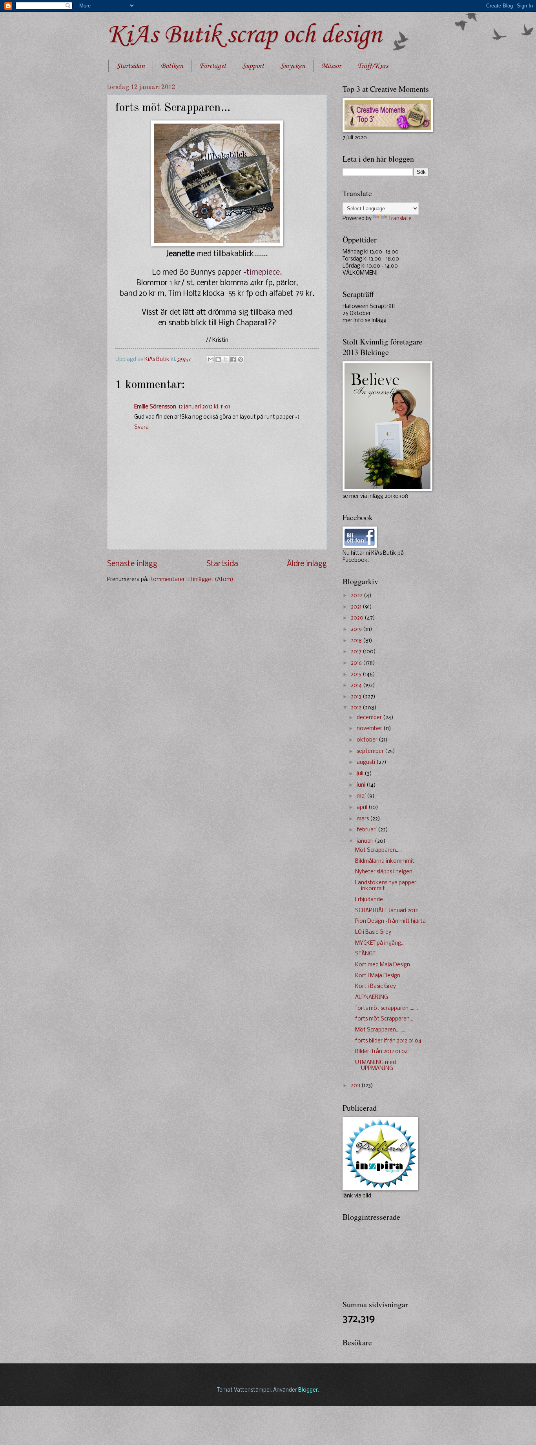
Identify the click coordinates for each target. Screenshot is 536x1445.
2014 (357, 686)
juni (361, 785)
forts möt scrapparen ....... (386, 1008)
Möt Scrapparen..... (378, 850)
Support (253, 66)
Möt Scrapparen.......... (381, 1030)
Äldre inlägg (307, 564)
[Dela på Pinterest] (240, 359)
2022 (357, 596)
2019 (357, 629)
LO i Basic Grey (373, 932)
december (370, 718)
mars (363, 819)
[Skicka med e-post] (211, 359)
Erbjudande (369, 900)
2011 (356, 1086)
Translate (400, 219)
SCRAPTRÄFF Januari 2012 (386, 911)
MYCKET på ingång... (380, 943)
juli (361, 774)
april (362, 808)
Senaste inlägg (132, 564)
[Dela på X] (226, 359)
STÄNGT (365, 954)
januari (366, 841)
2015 (357, 675)
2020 (358, 618)
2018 (357, 641)
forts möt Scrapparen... (384, 1019)
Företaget (212, 66)
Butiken (172, 66)
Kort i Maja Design (377, 976)
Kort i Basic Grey (375, 986)
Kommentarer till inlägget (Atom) (191, 580)
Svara (141, 427)
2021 (357, 607)
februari (367, 830)
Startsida (222, 564)
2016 (357, 663)
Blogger (308, 1390)
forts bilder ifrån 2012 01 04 (388, 1041)
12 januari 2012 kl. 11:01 (204, 407)
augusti (366, 762)
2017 (357, 652)
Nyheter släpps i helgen (383, 872)
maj (362, 796)
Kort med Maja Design (382, 965)
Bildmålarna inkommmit (384, 861)
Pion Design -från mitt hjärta (390, 921)
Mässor (331, 66)
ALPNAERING (371, 997)
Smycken (292, 66)
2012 (357, 708)
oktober (368, 740)
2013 (357, 697)
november (370, 729)
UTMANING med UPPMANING (375, 1065)
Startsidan (131, 66)
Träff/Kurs (372, 66)
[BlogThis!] (218, 359)
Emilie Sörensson (155, 407)
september (371, 751)
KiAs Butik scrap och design (244, 35)
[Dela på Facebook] (233, 359)
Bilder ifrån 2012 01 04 (381, 1052)
